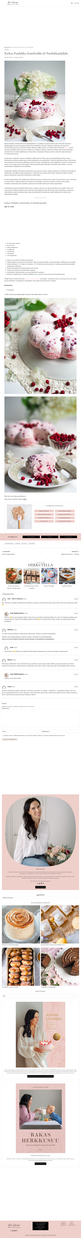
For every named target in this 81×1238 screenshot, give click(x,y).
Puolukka (32, 543)
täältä (66, 147)
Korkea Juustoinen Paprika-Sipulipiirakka (13, 587)
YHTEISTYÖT (71, 1225)
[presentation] (14, 576)
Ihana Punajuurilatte (8, 553)
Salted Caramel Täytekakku (10, 945)
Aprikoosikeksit (67, 586)
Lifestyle (63, 1225)
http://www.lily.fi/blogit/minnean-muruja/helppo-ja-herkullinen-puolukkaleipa (28, 639)
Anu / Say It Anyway (14, 599)
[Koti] (4, 47)
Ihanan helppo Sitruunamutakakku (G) (53, 945)
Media (72, 1223)
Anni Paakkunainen (17, 613)
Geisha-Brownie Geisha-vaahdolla (31, 587)
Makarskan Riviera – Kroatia (70, 553)
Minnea (10, 629)
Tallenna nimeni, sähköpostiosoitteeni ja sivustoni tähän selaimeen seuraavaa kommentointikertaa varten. (34, 735)
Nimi (5, 731)
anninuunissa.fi (46, 881)
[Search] (76, 995)
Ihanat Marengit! (49, 586)
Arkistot (40, 895)
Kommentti (6, 708)
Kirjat (63, 1222)
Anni (11, 647)
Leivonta (24, 543)
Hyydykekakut (9, 543)
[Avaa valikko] (71, 3)
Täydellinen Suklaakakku (48, 987)
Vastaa (76, 599)
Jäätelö (6, 49)
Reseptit (63, 1223)
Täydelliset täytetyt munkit (10, 987)
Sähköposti (46, 731)
